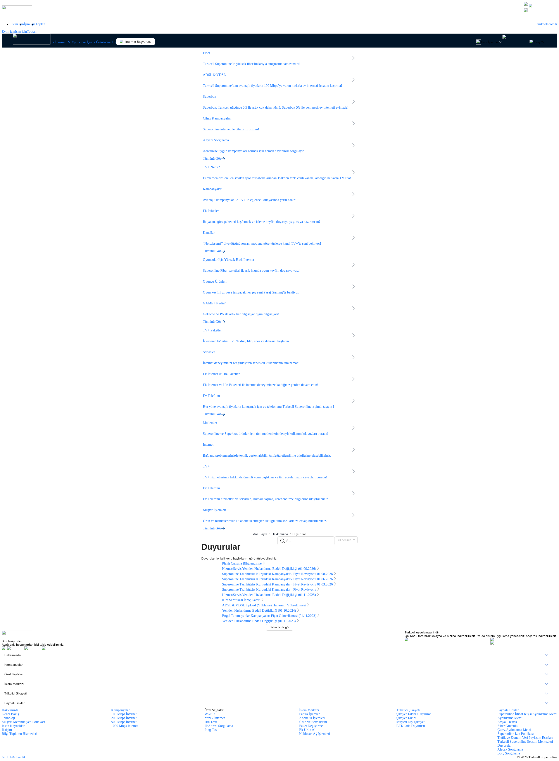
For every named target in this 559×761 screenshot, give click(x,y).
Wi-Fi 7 (210, 714)
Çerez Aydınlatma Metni (514, 730)
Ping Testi (211, 730)
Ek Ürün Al (307, 730)
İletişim (7, 730)
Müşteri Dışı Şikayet (410, 722)
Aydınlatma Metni (509, 718)
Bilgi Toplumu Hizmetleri (19, 733)
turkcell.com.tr (547, 24)
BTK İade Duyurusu (410, 726)
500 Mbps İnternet (123, 722)
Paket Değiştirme (311, 726)
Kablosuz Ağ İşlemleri (314, 733)
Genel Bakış (10, 714)
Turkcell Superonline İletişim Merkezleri (525, 741)
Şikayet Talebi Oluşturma (413, 714)
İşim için (30, 24)
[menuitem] (279, 655)
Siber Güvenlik (507, 726)
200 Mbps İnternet (123, 718)
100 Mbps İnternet (123, 714)
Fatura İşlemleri (310, 714)
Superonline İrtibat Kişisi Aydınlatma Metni (527, 714)
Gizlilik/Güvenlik (14, 757)
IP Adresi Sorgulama (219, 726)
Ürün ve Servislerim (313, 722)
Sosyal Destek (507, 722)
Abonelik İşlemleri (312, 718)
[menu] (279, 679)
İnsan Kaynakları (13, 726)
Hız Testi (211, 722)
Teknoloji (8, 718)
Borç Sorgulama (508, 753)
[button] (540, 10)
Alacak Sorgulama (510, 749)
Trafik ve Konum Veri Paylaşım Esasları (525, 737)
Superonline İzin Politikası (515, 733)
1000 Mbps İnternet (124, 726)
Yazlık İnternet (215, 718)
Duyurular (504, 745)
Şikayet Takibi (406, 718)
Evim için (17, 24)
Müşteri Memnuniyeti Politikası (23, 722)
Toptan (40, 24)
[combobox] (346, 540)
